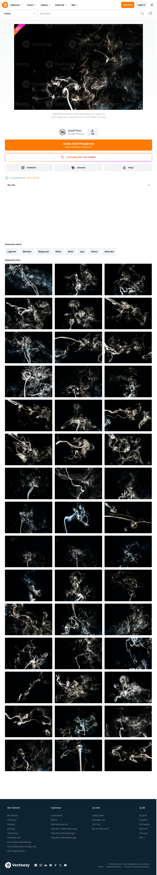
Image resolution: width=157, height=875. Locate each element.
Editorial (59, 5)
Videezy (11, 824)
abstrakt (109, 251)
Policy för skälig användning (134, 866)
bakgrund (43, 251)
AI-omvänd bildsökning (19, 842)
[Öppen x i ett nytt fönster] (60, 865)
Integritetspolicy (111, 866)
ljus (82, 251)
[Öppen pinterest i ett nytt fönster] (50, 865)
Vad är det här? (33, 178)
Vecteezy (11, 819)
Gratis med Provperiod (77, 145)
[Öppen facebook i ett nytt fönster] (36, 865)
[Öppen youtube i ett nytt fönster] (65, 865)
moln (70, 251)
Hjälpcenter (98, 815)
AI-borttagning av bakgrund (21, 846)
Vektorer (15, 5)
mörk (58, 251)
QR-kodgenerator (16, 850)
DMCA (54, 819)
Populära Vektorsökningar (64, 828)
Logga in (139, 5)
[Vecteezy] (5, 5)
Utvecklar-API (14, 837)
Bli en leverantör (100, 828)
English (141, 815)
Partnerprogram (59, 824)
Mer (73, 5)
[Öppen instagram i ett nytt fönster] (41, 865)
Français (141, 833)
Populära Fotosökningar (63, 833)
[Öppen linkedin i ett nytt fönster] (45, 865)
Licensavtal (56, 815)
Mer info (11, 185)
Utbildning (12, 833)
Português (142, 824)
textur (94, 251)
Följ (91, 133)
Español (141, 819)
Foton (30, 5)
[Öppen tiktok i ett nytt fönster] (55, 865)
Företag (11, 828)
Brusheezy (12, 815)
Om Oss (96, 824)
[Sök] (140, 13)
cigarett (11, 251)
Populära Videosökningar (63, 837)
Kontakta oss (98, 819)
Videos (44, 5)
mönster (27, 251)
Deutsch (141, 828)
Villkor (98, 866)
